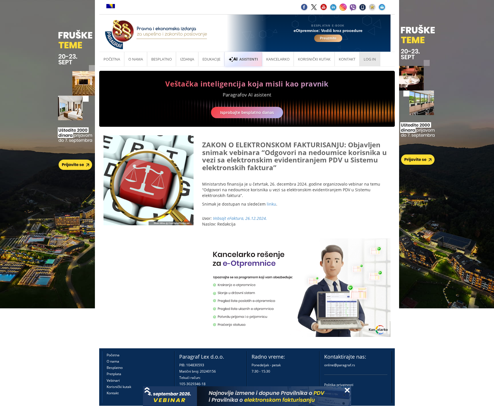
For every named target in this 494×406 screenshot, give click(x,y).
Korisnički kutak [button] (314, 59)
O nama (135, 59)
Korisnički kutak (119, 386)
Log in (370, 59)
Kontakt (113, 393)
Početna (111, 59)
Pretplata (114, 373)
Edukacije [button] (211, 59)
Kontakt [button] (347, 59)
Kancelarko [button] (278, 59)
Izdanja (187, 59)
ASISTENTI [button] (248, 59)
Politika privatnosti (338, 384)
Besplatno (161, 59)
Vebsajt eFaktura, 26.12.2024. (240, 218)
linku (271, 204)
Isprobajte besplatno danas (247, 112)
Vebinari (113, 380)
